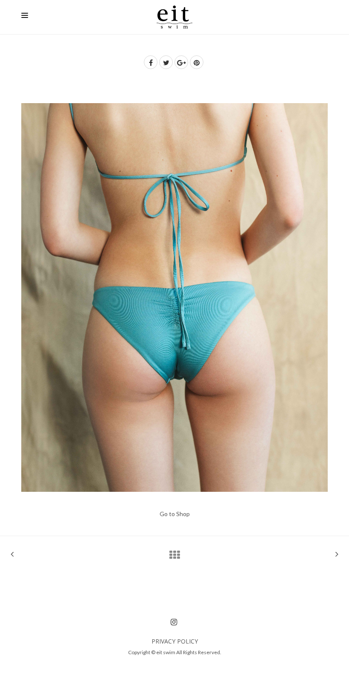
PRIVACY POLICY (175, 641)
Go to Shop (175, 513)
